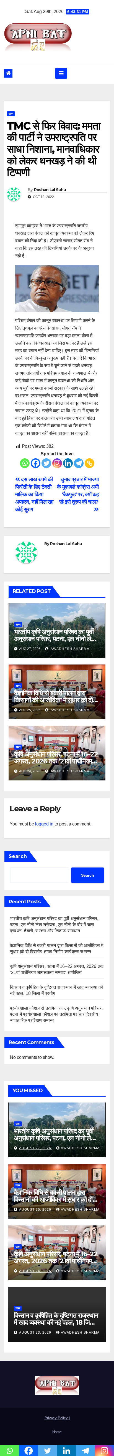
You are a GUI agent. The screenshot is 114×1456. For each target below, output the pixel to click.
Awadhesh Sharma (69, 649)
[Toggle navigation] (61, 73)
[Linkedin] (68, 463)
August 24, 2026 (35, 1271)
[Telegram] (79, 463)
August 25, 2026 (35, 1210)
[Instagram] (57, 463)
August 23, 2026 (35, 1332)
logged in (44, 824)
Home (57, 1432)
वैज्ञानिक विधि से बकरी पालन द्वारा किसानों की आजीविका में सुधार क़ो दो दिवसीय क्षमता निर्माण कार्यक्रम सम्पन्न (55, 700)
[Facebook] (35, 463)
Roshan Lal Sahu (50, 189)
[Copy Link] (89, 463)
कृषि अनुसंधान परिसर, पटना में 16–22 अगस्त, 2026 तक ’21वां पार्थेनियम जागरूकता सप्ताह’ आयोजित (56, 761)
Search (18, 856)
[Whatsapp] (25, 463)
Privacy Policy (57, 1418)
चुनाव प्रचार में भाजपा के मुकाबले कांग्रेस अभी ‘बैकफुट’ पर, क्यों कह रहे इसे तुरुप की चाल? (78, 490)
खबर (11, 113)
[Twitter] (46, 463)
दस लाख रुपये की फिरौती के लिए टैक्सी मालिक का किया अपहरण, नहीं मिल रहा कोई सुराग (34, 494)
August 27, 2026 (35, 1148)
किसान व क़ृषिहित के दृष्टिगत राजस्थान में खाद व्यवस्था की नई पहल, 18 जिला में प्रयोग (57, 1322)
